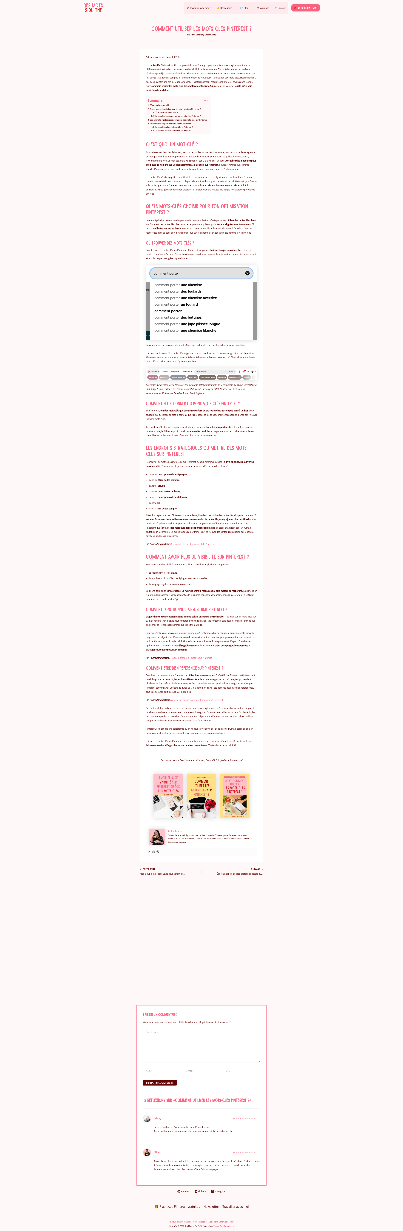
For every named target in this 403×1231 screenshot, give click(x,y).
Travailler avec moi (235, 1206)
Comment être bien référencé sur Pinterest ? (174, 130)
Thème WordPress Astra (223, 1226)
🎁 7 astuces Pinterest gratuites (177, 1206)
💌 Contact (280, 7)
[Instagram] (153, 852)
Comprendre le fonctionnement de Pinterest (192, 544)
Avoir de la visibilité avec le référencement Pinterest (196, 699)
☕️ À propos (263, 7)
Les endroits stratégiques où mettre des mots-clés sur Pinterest (178, 119)
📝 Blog (244, 7)
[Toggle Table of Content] (203, 100)
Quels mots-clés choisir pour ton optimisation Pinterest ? (175, 109)
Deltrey (157, 1118)
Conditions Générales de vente (221, 1221)
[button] (210, 8)
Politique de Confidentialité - (181, 1221)
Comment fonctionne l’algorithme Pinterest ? (174, 127)
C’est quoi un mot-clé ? (160, 105)
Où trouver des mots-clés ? (166, 112)
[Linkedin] (149, 852)
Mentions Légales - (201, 1221)
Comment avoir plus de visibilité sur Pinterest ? (171, 123)
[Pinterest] (157, 852)
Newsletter (211, 1206)
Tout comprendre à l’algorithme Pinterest (191, 657)
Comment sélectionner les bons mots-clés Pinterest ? (178, 116)
